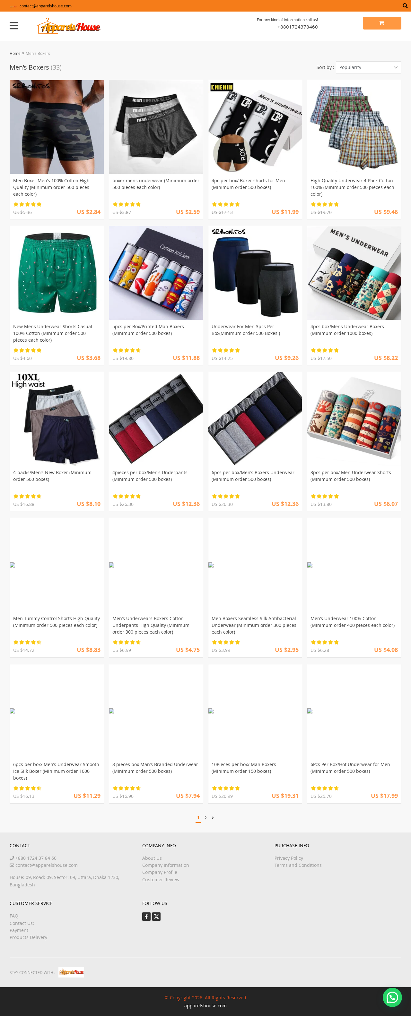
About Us (152, 858)
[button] (392, 997)
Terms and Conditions (298, 865)
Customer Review (160, 879)
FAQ (14, 916)
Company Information (165, 865)
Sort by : (325, 67)
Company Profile (159, 872)
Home (15, 53)
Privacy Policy (289, 858)
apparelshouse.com (205, 1006)
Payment (19, 930)
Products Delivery (28, 937)
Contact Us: (22, 923)
